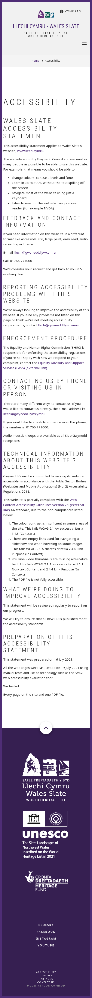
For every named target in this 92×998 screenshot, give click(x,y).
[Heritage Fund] (46, 880)
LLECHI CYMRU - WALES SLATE (46, 26)
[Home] (46, 13)
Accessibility (46, 972)
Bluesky (46, 925)
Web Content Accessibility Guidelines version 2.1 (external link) (43, 505)
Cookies (46, 975)
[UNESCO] (46, 835)
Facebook (46, 932)
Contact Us (46, 982)
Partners (46, 978)
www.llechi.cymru (30, 151)
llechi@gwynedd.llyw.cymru (35, 252)
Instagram (46, 938)
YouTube (46, 945)
